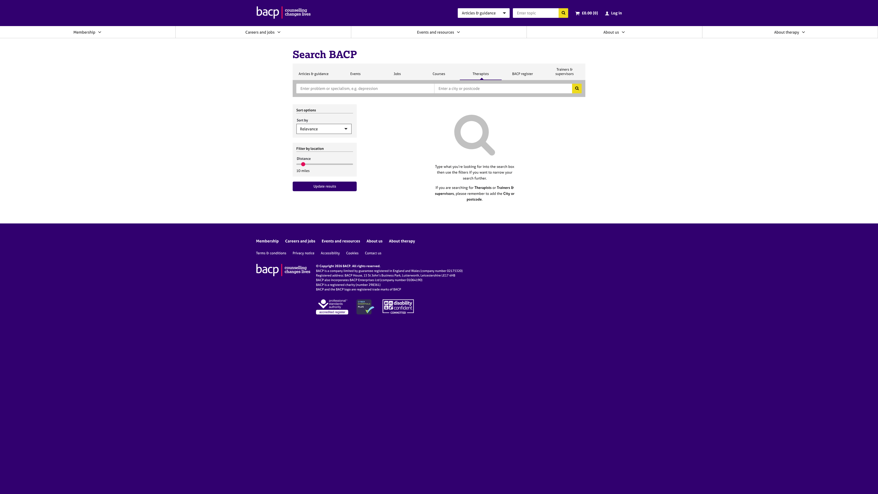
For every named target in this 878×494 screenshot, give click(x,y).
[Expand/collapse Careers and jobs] (278, 32)
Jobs (397, 75)
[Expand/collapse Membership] (99, 32)
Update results (324, 186)
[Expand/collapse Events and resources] (458, 32)
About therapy (786, 32)
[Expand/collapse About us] (623, 32)
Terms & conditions (271, 253)
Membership (84, 32)
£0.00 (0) (590, 13)
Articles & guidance (313, 75)
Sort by (302, 120)
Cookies (352, 253)
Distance (304, 158)
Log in (616, 13)
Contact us (373, 253)
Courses (438, 75)
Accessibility (330, 253)
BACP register (522, 75)
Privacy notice (303, 253)
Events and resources (435, 32)
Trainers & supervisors (564, 73)
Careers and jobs (260, 32)
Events (355, 75)
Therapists (480, 75)
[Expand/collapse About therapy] (803, 32)
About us (611, 32)
